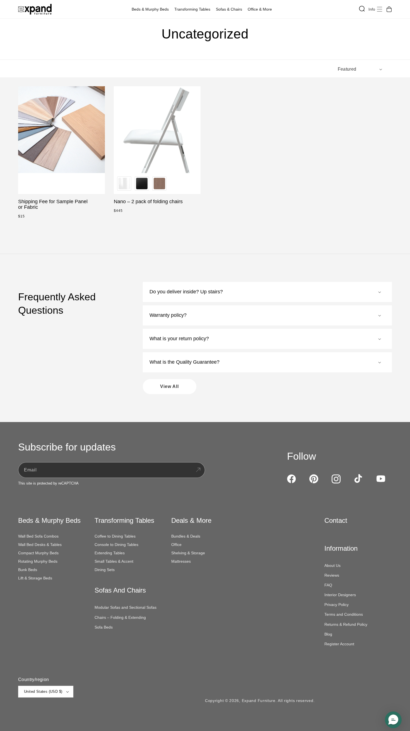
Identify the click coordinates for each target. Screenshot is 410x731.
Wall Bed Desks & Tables (40, 544)
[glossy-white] (124, 183)
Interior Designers (340, 595)
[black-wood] (142, 183)
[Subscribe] (198, 470)
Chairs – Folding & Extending (120, 617)
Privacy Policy (336, 604)
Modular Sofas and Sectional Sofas (125, 607)
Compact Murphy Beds (38, 553)
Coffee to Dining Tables (115, 536)
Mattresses (181, 561)
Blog (328, 634)
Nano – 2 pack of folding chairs (148, 201)
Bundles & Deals (185, 536)
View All (169, 386)
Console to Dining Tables (116, 544)
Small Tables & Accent (114, 561)
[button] (152, 9)
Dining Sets (105, 569)
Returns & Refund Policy (345, 624)
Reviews (331, 575)
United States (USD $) (43, 691)
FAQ (328, 585)
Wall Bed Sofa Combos (38, 536)
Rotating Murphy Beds (37, 561)
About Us (332, 565)
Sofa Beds (104, 627)
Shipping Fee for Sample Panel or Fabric (53, 204)
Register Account (339, 644)
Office (176, 544)
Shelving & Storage (188, 553)
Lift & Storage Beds (35, 578)
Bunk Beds (27, 569)
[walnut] (159, 183)
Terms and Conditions (343, 614)
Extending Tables (110, 553)
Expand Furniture (259, 700)
